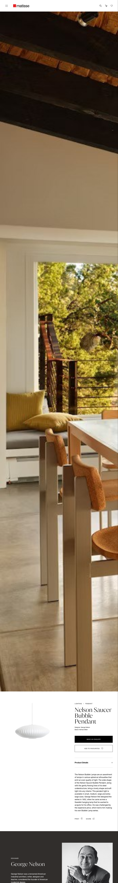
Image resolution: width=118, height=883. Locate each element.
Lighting (78, 704)
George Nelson (85, 727)
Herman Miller (83, 729)
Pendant (89, 704)
